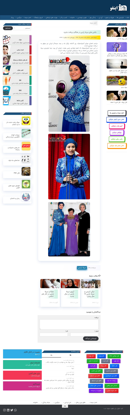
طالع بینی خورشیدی (111, 376)
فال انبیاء (92, 366)
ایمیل (97, 331)
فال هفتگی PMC (114, 356)
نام (67, 331)
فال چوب (91, 356)
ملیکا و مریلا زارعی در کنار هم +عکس (48, 294)
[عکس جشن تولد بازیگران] (117, 148)
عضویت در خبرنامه (96, 391)
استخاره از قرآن (93, 361)
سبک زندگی (46, 402)
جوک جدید (124, 87)
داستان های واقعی (112, 386)
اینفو (112, 408)
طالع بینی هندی (96, 371)
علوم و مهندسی (82, 17)
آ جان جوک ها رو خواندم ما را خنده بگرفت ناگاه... (59, 362)
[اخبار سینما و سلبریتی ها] (117, 115)
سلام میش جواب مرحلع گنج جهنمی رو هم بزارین (60, 388)
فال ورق (101, 356)
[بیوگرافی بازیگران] (116, 135)
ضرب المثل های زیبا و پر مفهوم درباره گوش (118, 72)
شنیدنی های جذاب (95, 386)
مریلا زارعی (82, 267)
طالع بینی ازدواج (95, 376)
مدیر (92, 37)
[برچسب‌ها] (70, 355)
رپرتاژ (12, 17)
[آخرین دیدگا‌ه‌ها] (51, 355)
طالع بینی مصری (111, 371)
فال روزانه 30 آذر (122, 39)
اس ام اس (67, 402)
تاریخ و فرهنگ (38, 17)
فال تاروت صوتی (111, 391)
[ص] (4, 410)
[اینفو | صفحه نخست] (118, 7)
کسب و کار (63, 17)
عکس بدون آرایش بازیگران (116, 119)
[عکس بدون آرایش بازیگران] (116, 122)
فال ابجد (105, 361)
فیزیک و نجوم (109, 17)
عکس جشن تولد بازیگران (117, 146)
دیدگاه (96, 318)
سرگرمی (19, 17)
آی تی (100, 17)
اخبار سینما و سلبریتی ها (117, 113)
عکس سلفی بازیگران (117, 139)
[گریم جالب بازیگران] (116, 128)
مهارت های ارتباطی (51, 17)
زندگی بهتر (93, 17)
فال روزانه (103, 366)
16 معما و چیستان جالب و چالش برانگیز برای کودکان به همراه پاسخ (117, 55)
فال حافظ (114, 366)
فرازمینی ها (120, 17)
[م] (15, 410)
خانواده (72, 17)
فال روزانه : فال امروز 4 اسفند (118, 102)
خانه (128, 17)
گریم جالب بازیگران (116, 126)
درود (72, 368)
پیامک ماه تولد (111, 381)
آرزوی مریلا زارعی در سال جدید (69, 294)
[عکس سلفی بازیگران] (117, 141)
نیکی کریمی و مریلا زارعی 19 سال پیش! (89, 294)
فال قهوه (116, 361)
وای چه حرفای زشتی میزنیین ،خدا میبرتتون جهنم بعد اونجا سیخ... (59, 381)
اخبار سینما (27, 17)
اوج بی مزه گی (69, 374)
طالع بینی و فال (80, 402)
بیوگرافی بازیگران (117, 133)
